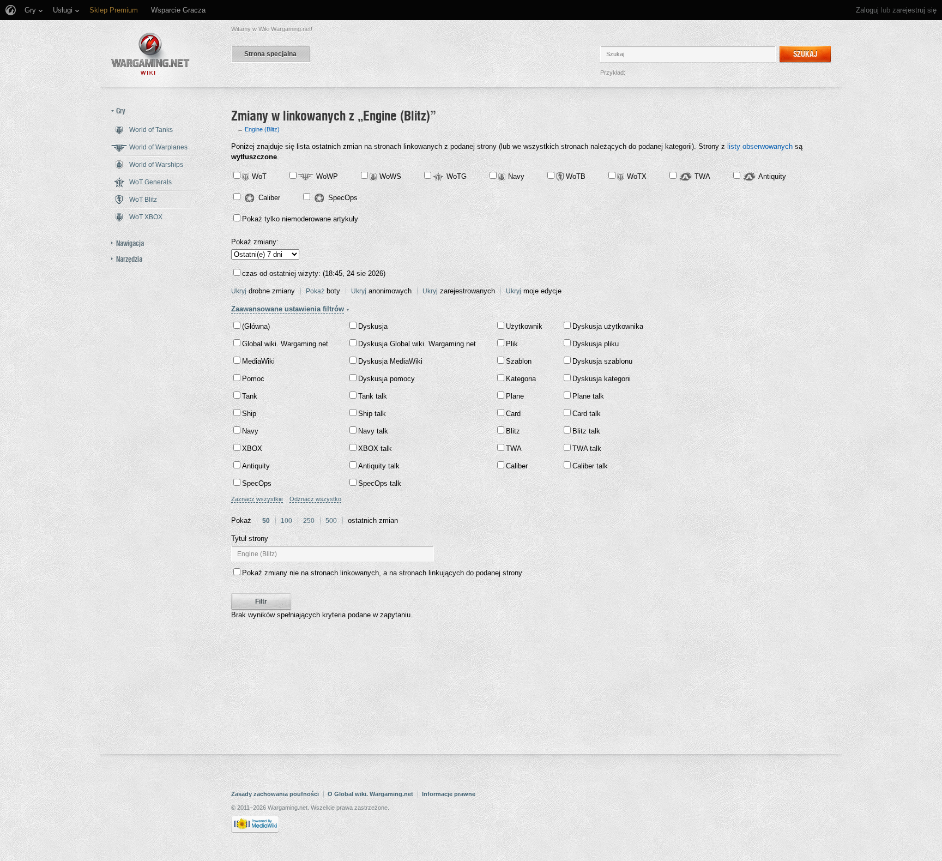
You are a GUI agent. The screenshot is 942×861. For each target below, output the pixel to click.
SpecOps (343, 198)
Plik (512, 344)
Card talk (586, 414)
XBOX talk (375, 448)
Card (513, 414)
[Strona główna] (150, 54)
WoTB (575, 176)
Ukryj (238, 291)
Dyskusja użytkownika (607, 326)
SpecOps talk (379, 483)
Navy (516, 176)
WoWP (327, 176)
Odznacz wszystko (315, 499)
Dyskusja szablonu (602, 361)
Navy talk (373, 431)
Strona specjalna (270, 54)
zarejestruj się (914, 10)
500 (331, 521)
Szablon (519, 361)
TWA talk (586, 448)
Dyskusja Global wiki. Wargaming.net (417, 344)
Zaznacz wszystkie (257, 499)
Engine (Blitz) (262, 129)
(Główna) (256, 326)
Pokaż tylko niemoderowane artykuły (300, 219)
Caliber (269, 198)
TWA (702, 176)
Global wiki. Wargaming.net (285, 344)
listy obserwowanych (760, 146)
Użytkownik (524, 326)
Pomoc (253, 379)
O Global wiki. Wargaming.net (370, 794)
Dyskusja (373, 326)
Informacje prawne (448, 794)
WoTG (456, 176)
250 (309, 521)
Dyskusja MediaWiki (390, 361)
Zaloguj (867, 10)
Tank (249, 396)
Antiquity (772, 176)
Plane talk (588, 396)
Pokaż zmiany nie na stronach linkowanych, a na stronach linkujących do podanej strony (382, 573)
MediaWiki (258, 361)
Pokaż (315, 291)
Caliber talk (590, 466)
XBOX (252, 448)
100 (286, 521)
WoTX (637, 176)
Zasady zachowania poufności (275, 794)
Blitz (513, 431)
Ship (249, 414)
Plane (515, 396)
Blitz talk (586, 431)
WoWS (390, 176)
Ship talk (372, 414)
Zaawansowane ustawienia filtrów (287, 309)
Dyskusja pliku (595, 344)
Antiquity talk (379, 466)
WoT (259, 176)
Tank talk (372, 396)
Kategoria (521, 379)
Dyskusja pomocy (386, 379)
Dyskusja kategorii (601, 379)
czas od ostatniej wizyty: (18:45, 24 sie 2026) (313, 273)
